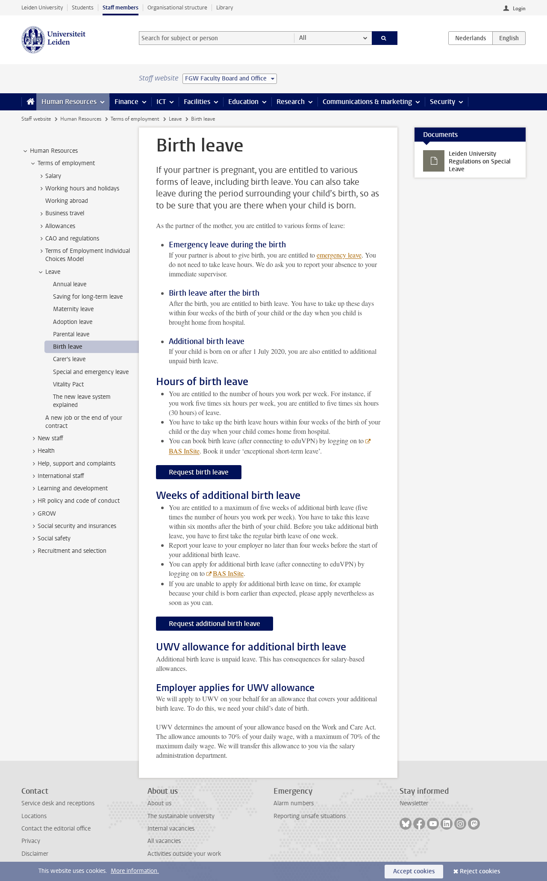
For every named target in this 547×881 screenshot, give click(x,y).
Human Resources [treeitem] (54, 151)
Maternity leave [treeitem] (73, 309)
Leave (175, 119)
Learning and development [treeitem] (73, 488)
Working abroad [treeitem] (66, 201)
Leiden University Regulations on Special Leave (480, 161)
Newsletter (414, 803)
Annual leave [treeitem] (69, 284)
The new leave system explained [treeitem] (82, 401)
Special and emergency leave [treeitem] (91, 372)
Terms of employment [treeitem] (66, 163)
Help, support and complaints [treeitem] (76, 464)
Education (243, 101)
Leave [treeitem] (52, 272)
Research (290, 101)
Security (442, 101)
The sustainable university (181, 816)
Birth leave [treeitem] (67, 347)
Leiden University (42, 7)
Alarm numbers (294, 803)
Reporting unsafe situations (310, 816)
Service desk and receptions (57, 803)
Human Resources (69, 101)
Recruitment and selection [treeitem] (72, 551)
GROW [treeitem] (47, 514)
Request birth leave (199, 472)
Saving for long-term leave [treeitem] (88, 297)
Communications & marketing (367, 101)
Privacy (30, 841)
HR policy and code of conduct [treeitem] (79, 501)
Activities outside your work (184, 854)
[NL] (470, 38)
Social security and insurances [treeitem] (77, 526)
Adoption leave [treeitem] (72, 322)
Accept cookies (414, 871)
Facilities (197, 101)
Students (83, 7)
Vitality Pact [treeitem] (68, 384)
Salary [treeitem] (53, 176)
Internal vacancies (170, 829)
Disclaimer (34, 854)
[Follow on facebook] (419, 824)
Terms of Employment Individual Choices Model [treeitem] (87, 255)
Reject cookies (480, 871)
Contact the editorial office (56, 829)
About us (159, 803)
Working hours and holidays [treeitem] (82, 188)
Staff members (120, 7)
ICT (161, 101)
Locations (34, 816)
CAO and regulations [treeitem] (72, 238)
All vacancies (164, 841)
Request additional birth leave (214, 623)
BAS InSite (228, 573)
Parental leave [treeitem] (71, 334)
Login (519, 8)
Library (224, 7)
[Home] (28, 101)
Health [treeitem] (46, 451)
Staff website (36, 119)
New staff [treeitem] (50, 438)
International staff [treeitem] (61, 476)
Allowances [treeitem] (60, 226)
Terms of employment (135, 119)
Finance (126, 101)
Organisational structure (177, 7)
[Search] (385, 38)
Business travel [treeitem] (64, 213)
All (302, 38)
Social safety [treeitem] (54, 538)
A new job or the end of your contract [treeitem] (83, 422)
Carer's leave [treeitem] (69, 359)
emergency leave (339, 254)
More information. (135, 871)
